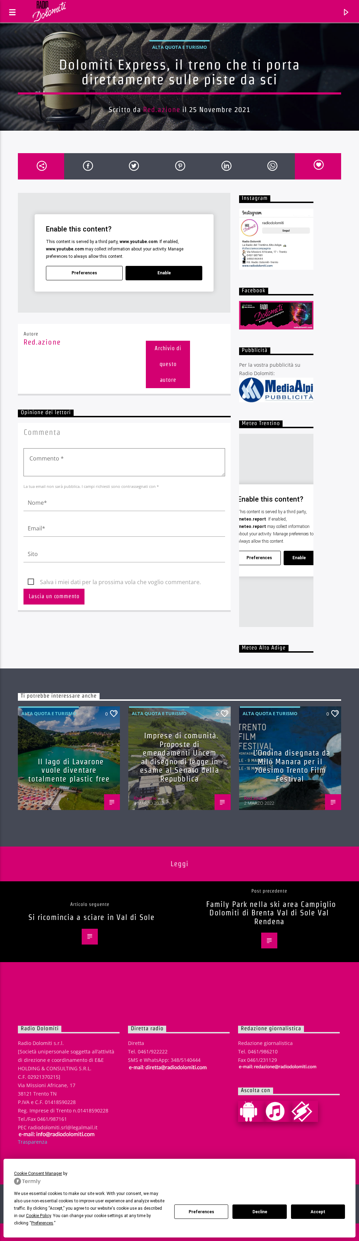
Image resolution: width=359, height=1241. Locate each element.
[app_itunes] (278, 1111)
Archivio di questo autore (168, 364)
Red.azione (161, 109)
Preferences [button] (42, 1223)
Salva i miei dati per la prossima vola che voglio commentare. (120, 582)
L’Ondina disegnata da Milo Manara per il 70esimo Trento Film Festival (292, 766)
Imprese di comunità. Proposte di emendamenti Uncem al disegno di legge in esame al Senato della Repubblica (179, 757)
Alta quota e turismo (179, 47)
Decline (259, 1211)
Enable (164, 272)
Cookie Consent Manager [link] (38, 1173)
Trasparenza (32, 1141)
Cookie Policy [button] (38, 1215)
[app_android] (251, 1111)
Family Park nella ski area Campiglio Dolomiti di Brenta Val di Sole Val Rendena (271, 913)
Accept (318, 1211)
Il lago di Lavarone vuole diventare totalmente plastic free (69, 770)
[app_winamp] (304, 1111)
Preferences (201, 1211)
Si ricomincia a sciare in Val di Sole (91, 917)
